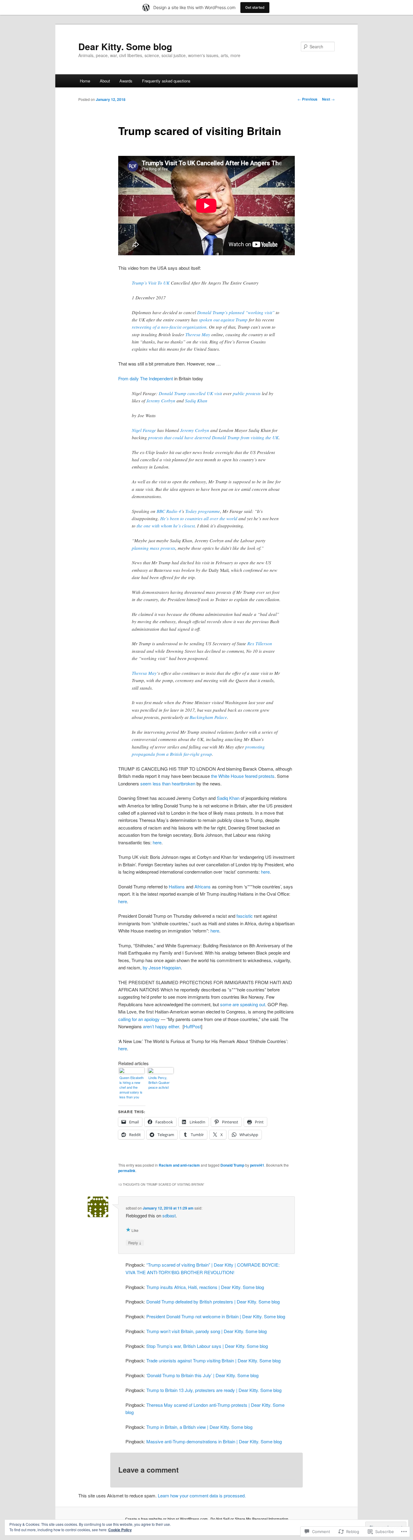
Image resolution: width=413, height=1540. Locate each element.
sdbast (169, 1215)
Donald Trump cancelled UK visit (190, 393)
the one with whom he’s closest (166, 526)
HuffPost (192, 1026)
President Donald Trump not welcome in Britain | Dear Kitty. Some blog (215, 1316)
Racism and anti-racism (179, 1165)
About (105, 81)
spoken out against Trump (223, 320)
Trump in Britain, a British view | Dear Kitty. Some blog (199, 1427)
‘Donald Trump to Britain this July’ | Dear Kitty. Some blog (202, 1375)
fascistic (244, 916)
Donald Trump (232, 1165)
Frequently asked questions (166, 81)
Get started (255, 7)
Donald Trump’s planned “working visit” (236, 312)
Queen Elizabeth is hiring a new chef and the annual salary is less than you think (131, 1087)
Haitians (177, 886)
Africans (202, 886)
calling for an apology (139, 1019)
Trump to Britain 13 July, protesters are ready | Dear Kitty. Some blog (213, 1390)
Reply (134, 1242)
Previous (307, 99)
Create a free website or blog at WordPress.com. (167, 1519)
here (157, 842)
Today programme (202, 511)
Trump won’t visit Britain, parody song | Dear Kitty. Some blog (206, 1331)
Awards (125, 81)
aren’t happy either (161, 1026)
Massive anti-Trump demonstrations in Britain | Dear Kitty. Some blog (214, 1441)
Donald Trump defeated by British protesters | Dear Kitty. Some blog (213, 1301)
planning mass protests (153, 548)
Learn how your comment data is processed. (202, 1495)
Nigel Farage (144, 430)
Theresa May (197, 334)
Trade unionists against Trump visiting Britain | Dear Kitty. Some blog (213, 1360)
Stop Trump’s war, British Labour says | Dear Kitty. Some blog (207, 1346)
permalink (126, 1170)
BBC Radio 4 (169, 511)
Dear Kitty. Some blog (125, 46)
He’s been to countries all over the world (198, 518)
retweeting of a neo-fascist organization (169, 327)
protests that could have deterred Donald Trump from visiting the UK (213, 437)
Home (85, 81)
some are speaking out (242, 1004)
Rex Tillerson (259, 643)
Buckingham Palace (208, 717)
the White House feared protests (243, 776)
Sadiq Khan (196, 401)
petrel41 (257, 1165)
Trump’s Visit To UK (151, 283)
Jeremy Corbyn (160, 401)
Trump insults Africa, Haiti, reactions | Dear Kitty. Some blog (205, 1287)
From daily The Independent (145, 378)
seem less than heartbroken (167, 783)
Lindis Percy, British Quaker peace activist (159, 1082)
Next (328, 99)
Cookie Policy (120, 1529)
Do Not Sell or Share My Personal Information (249, 1519)
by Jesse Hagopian (162, 967)
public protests (247, 393)
